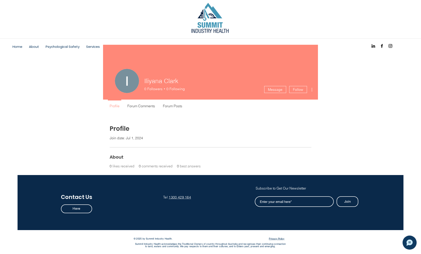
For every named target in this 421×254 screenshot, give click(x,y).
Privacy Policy (276, 238)
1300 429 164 (180, 197)
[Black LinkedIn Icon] (373, 45)
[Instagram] (390, 45)
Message (275, 89)
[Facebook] (381, 45)
